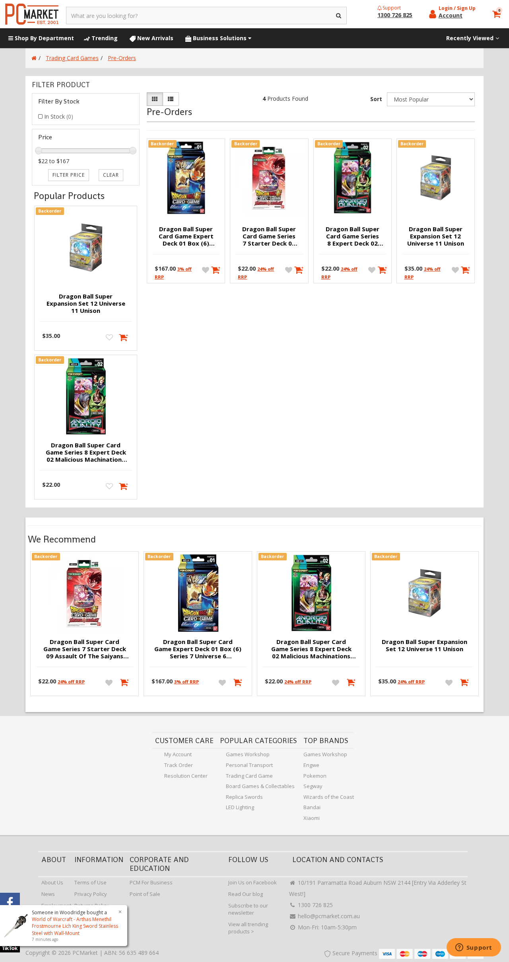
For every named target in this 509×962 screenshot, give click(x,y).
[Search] (339, 15)
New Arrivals (154, 38)
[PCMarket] (32, 14)
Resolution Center (186, 775)
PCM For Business (151, 882)
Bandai (312, 807)
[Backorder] (124, 336)
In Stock (58, 116)
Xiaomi (311, 818)
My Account (178, 754)
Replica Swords (244, 796)
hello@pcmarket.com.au (328, 916)
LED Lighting (240, 807)
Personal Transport (249, 765)
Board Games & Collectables (260, 786)
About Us (52, 882)
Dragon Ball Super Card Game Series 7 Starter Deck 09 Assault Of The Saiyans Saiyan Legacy (269, 236)
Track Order (178, 765)
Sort (376, 99)
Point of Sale (145, 894)
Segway (312, 786)
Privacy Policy (90, 894)
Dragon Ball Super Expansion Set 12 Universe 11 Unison (86, 303)
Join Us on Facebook (252, 882)
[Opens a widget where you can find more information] (473, 948)
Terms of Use (90, 882)
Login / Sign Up (457, 8)
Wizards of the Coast (328, 796)
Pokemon (314, 775)
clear (111, 175)
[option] (84, 625)
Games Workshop (248, 754)
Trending (104, 38)
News (48, 894)
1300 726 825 (314, 905)
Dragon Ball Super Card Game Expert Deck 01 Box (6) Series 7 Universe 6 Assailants (186, 236)
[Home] (34, 58)
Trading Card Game (249, 775)
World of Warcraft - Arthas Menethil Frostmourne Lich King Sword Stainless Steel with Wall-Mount (75, 926)
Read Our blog (245, 894)
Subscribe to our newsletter (248, 909)
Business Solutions (219, 38)
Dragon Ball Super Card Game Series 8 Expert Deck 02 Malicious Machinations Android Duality (86, 452)
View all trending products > (248, 928)
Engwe (311, 765)
